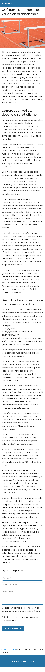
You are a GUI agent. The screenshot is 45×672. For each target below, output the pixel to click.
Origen (23, 661)
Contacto (30, 661)
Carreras (15, 661)
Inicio (9, 661)
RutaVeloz (7, 3)
